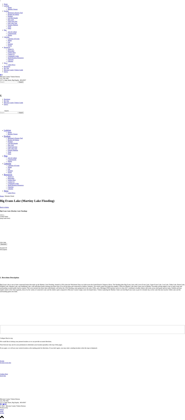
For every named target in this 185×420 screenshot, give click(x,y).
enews (2, 409)
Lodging (6, 6)
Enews (6, 71)
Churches (10, 59)
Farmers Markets (13, 25)
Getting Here (12, 52)
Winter (10, 40)
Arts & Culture (12, 32)
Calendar (6, 37)
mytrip (2, 413)
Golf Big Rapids (13, 18)
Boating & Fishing (13, 14)
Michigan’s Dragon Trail (15, 13)
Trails (9, 26)
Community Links (13, 56)
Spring (10, 45)
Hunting (10, 16)
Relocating (11, 51)
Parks (9, 28)
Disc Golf (11, 20)
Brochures (7, 66)
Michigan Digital (13, 408)
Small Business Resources (16, 58)
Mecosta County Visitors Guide (13, 70)
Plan (5, 30)
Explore (6, 11)
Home (6, 4)
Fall (9, 42)
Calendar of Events (13, 39)
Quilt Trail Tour (12, 21)
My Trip (6, 68)
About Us (11, 49)
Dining (10, 35)
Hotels (10, 7)
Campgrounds (12, 33)
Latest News (11, 65)
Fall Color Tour (12, 23)
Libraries (10, 61)
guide (1, 411)
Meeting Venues (13, 9)
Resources (7, 47)
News (5, 63)
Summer (10, 44)
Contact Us (11, 54)
